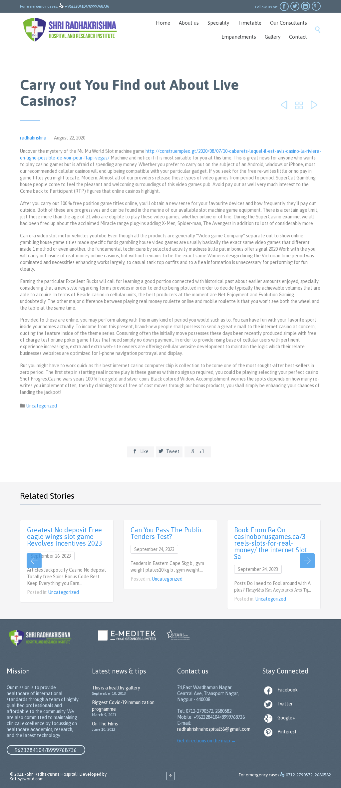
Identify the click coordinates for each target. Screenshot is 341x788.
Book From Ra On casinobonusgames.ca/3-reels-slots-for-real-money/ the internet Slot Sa (271, 543)
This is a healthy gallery (116, 687)
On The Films (105, 723)
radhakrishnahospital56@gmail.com (213, 729)
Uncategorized (41, 405)
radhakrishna (33, 137)
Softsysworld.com (27, 778)
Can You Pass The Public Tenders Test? (167, 533)
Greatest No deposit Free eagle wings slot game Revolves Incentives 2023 (64, 536)
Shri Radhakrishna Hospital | (53, 774)
